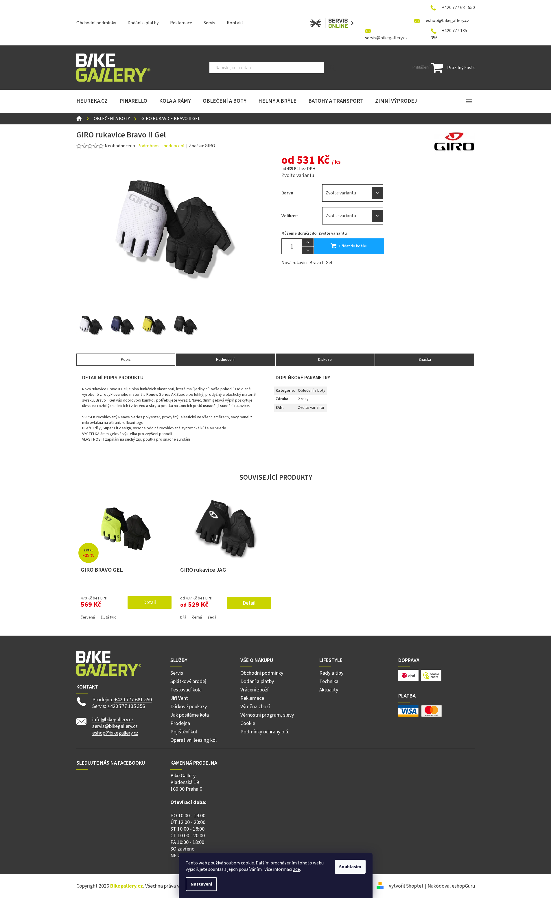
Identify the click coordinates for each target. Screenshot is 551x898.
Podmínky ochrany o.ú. (264, 731)
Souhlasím (350, 867)
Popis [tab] (126, 359)
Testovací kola (186, 690)
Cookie (247, 723)
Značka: (202, 146)
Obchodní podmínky (96, 23)
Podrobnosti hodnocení (160, 146)
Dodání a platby (143, 23)
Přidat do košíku (353, 246)
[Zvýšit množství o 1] (308, 242)
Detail (149, 602)
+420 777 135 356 (126, 706)
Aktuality (328, 690)
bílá (183, 617)
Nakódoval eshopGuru (451, 886)
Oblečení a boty (311, 390)
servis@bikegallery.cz (115, 726)
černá (197, 617)
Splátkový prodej (188, 681)
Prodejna (180, 723)
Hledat (333, 67)
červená (88, 617)
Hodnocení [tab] (225, 359)
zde (296, 869)
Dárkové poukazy (188, 706)
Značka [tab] (425, 359)
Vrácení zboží (254, 690)
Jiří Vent (179, 698)
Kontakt (235, 23)
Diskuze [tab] (325, 359)
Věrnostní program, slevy (267, 715)
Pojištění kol (183, 731)
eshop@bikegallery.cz (115, 733)
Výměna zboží (255, 706)
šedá (212, 617)
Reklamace (181, 23)
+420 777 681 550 (133, 699)
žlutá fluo (109, 617)
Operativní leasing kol (193, 740)
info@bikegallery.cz (113, 719)
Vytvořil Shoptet (406, 886)
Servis (209, 23)
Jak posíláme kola (189, 715)
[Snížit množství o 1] (308, 250)
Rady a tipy (331, 673)
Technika (328, 681)
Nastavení (201, 884)
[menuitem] (92, 101)
